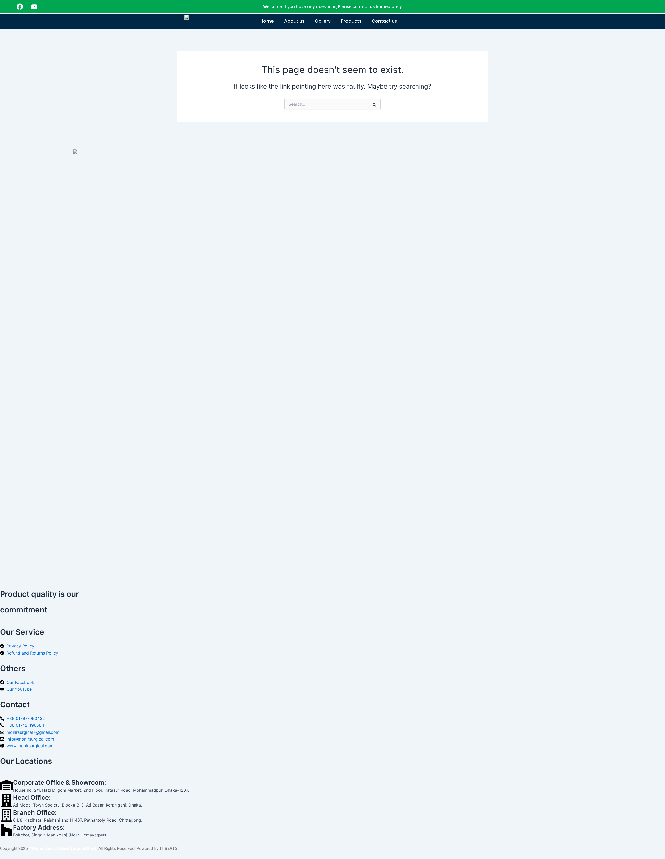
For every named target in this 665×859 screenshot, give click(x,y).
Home (267, 21)
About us (294, 21)
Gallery (323, 21)
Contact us (384, 21)
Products (351, 21)
